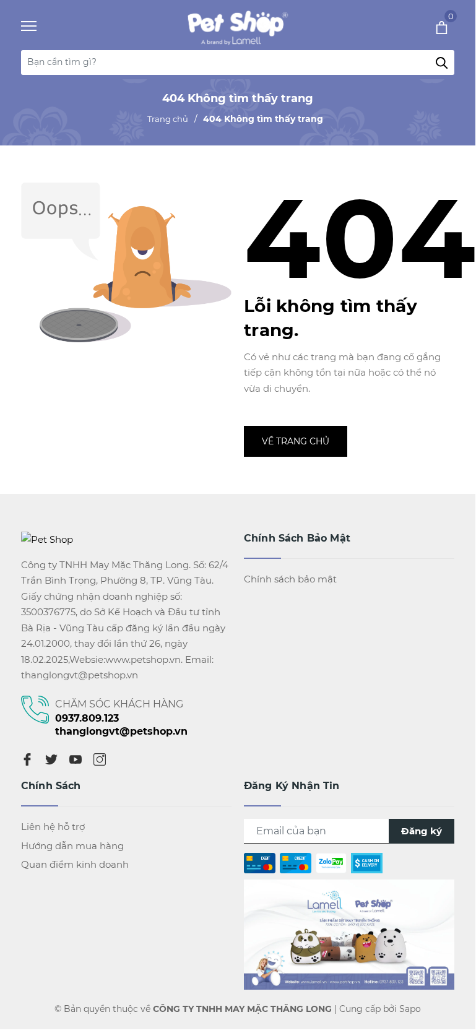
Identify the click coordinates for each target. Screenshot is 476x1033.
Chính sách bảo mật (290, 579)
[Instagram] (99, 759)
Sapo (410, 1008)
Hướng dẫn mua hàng (72, 846)
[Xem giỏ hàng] (425, 27)
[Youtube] (75, 759)
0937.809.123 (87, 718)
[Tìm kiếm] (442, 62)
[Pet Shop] (234, 26)
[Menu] (44, 26)
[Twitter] (51, 759)
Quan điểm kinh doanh (75, 864)
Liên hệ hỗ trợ (53, 826)
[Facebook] (27, 759)
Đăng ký (421, 831)
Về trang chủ (295, 441)
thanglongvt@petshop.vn (121, 731)
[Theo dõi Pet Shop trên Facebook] (349, 934)
